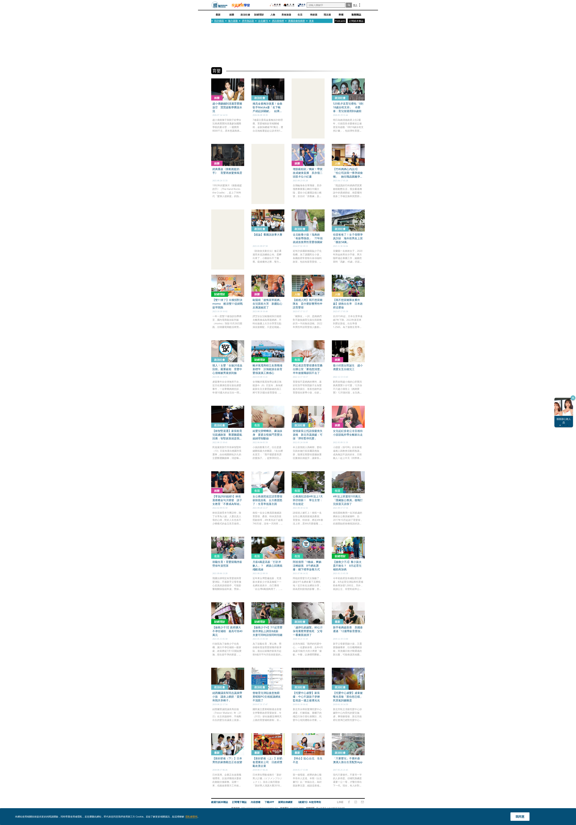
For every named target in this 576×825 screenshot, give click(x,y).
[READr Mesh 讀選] (301, 5)
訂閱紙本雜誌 (356, 21)
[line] (340, 802)
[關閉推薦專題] (573, 397)
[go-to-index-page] (220, 5)
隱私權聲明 (191, 816)
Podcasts (340, 21)
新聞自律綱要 (285, 802)
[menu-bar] (359, 5)
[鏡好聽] (275, 5)
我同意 (520, 816)
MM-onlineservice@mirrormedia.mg (259, 808)
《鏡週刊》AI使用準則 (309, 802)
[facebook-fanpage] (348, 802)
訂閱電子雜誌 (239, 802)
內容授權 (255, 802)
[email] (362, 802)
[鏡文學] (289, 5)
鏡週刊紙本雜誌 (219, 802)
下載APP (269, 802)
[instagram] (355, 802)
